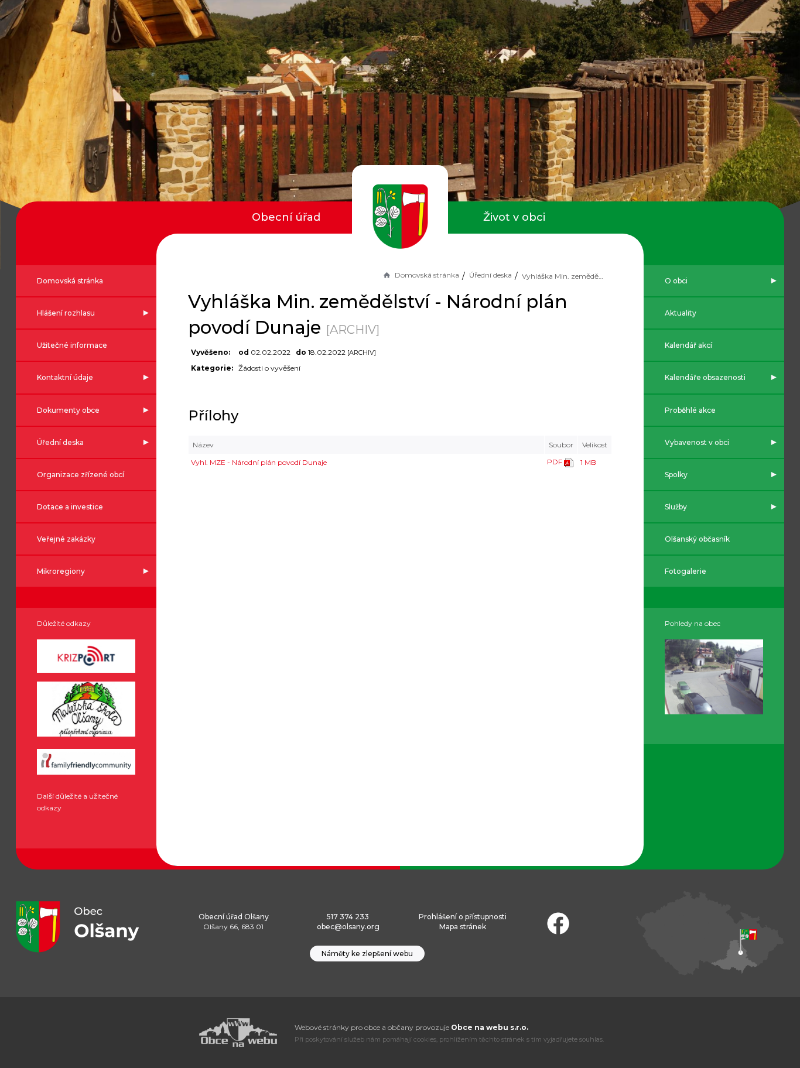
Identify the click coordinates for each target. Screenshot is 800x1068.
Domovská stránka (427, 275)
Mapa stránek (462, 926)
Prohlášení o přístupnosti (463, 916)
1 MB (588, 462)
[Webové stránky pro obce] (171, 1032)
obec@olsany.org (348, 926)
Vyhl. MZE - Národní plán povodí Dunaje (259, 462)
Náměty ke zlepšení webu (367, 953)
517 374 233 (348, 916)
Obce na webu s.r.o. (489, 1027)
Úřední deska (490, 275)
